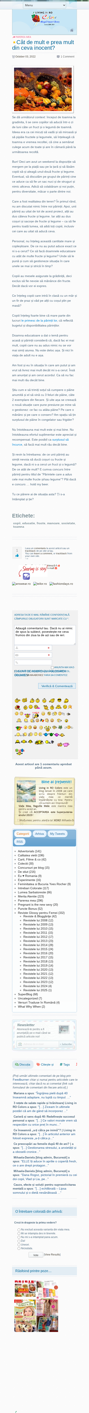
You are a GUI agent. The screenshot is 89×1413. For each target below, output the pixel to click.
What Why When (29, 1006)
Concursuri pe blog (31, 867)
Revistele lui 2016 (35, 953)
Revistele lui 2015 (35, 949)
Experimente (26, 880)
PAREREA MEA (23, 37)
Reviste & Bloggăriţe (37, 916)
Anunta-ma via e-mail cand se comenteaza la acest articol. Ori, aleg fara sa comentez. (44, 671)
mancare (53, 523)
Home (72, 30)
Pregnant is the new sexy (35, 904)
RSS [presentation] (20, 841)
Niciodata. (27, 1248)
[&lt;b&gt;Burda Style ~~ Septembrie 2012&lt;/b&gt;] (47, 1301)
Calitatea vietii (27, 855)
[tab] (23, 833)
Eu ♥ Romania (27, 876)
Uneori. (25, 1244)
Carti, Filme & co (29, 859)
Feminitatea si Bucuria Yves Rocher (42, 884)
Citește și (47, 1064)
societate (68, 523)
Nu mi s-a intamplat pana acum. (39, 1237)
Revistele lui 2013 (35, 941)
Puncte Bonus (27, 908)
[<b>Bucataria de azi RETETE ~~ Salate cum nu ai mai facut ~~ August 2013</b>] (25, 1282)
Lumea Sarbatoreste (32, 892)
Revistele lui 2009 (35, 924)
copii (17, 523)
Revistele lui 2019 (35, 965)
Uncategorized (28, 998)
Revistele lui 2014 (35, 945)
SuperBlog (25, 994)
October (20, 56)
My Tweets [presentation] (57, 833)
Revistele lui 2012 (35, 936)
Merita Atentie (27, 896)
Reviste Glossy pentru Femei (37, 912)
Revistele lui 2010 (35, 928)
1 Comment (67, 56)
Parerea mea (27, 900)
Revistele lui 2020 (35, 969)
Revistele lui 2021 (35, 973)
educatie (28, 523)
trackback (30, 551)
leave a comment (43, 553)
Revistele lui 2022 (35, 978)
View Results (52, 1254)
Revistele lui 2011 (35, 932)
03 (26, 56)
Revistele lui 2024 (35, 986)
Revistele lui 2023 (35, 982)
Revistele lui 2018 (35, 961)
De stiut (23, 871)
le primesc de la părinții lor (39, 320)
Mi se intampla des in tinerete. (38, 1233)
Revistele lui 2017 (35, 957)
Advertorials (26, 851)
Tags (66, 1064)
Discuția (24, 1064)
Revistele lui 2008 (35, 920)
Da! (23, 1240)
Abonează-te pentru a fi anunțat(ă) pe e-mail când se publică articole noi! (34, 1033)
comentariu (40, 548)
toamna (18, 526)
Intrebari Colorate (30, 888)
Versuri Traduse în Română (37, 1002)
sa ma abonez (35, 675)
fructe (41, 523)
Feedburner (21, 1079)
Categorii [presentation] (23, 833)
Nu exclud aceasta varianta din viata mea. (45, 1229)
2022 (33, 56)
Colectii (23, 863)
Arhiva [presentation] (39, 833)
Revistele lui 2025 (35, 990)
